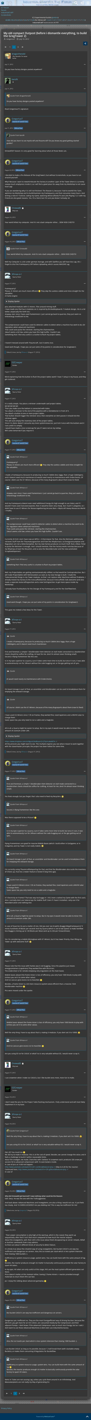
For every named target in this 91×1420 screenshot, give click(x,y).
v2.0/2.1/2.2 (10, 20)
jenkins (55, 17)
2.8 (33, 20)
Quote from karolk (17, 135)
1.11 (78, 20)
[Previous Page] (6, 47)
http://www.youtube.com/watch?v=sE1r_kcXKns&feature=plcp (29, 1167)
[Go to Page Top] (87, 1417)
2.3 (17, 20)
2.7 (29, 20)
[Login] (82, 3)
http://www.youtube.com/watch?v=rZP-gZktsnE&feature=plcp (42, 1169)
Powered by (45, 1416)
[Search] (76, 3)
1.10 (73, 20)
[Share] (85, 43)
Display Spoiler (14, 301)
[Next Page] (22, 47)
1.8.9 (63, 20)
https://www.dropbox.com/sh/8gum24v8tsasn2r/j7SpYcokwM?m (30, 741)
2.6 (25, 20)
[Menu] (88, 3)
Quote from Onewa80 (18, 248)
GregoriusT (23, 1210)
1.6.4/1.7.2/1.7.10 (53, 20)
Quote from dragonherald (20, 96)
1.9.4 (69, 20)
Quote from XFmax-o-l (18, 457)
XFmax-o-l (24, 352)
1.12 (83, 20)
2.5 (21, 20)
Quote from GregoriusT (19, 1131)
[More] (85, 64)
